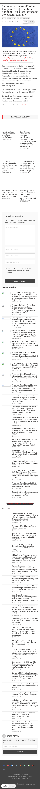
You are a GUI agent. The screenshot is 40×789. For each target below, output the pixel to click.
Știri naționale (25, 18)
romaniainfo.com (18, 58)
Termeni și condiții (20, 778)
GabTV (19, 60)
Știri (18, 18)
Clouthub (6, 60)
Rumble (24, 60)
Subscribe (20, 752)
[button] (28, 22)
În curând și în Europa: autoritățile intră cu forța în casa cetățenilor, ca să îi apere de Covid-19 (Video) (9, 166)
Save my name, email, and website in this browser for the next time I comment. (20, 270)
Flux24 (24, 105)
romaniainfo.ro (7, 58)
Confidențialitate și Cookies (20, 776)
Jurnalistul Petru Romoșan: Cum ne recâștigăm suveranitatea (8, 135)
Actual (4, 18)
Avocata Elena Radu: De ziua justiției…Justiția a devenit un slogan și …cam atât (9, 193)
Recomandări (11, 18)
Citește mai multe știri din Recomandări (20, 504)
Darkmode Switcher (20, 774)
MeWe (27, 58)
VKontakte (13, 60)
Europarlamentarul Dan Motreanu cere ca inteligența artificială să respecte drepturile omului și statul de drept (28, 166)
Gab (31, 58)
